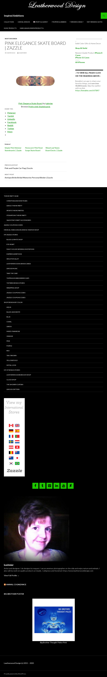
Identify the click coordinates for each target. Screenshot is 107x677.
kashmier (23, 53)
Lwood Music (12, 268)
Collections (9, 22)
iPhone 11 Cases (82, 57)
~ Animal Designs (23, 22)
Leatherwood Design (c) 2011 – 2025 (19, 663)
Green (9, 326)
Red (8, 351)
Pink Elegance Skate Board (30, 103)
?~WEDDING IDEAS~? (76, 22)
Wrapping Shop (13, 288)
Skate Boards (11, 39)
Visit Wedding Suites (94, 22)
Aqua (9, 307)
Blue (8, 317)
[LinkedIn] (57, 486)
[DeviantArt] (71, 486)
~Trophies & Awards (58, 22)
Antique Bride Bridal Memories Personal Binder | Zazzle (29, 176)
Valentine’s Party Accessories (19, 220)
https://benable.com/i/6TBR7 (87, 90)
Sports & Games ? (41, 22)
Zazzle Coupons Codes (13, 225)
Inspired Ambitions (14, 15)
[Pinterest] (49, 486)
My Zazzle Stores (11, 235)
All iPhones (80, 62)
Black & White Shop (15, 239)
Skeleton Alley (13, 259)
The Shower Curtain (15, 384)
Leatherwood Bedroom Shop (19, 375)
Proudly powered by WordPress (15, 674)
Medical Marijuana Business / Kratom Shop (21, 230)
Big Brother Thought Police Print (53, 642)
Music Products (10, 28)
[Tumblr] (42, 486)
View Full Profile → (11, 575)
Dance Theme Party (14, 206)
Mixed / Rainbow (13, 331)
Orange (10, 336)
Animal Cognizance (16, 584)
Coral (9, 322)
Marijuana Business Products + (32, 28)
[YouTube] (64, 486)
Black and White (13, 312)
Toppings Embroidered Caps (18, 278)
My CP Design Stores (12, 370)
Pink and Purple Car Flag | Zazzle (19, 166)
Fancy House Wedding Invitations (20, 249)
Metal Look (11, 365)
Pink (8, 341)
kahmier (49, 103)
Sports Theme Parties (15, 210)
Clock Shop (11, 380)
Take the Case (12, 273)
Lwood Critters (13, 389)
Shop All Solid (81, 48)
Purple (9, 346)
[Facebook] (35, 486)
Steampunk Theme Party (16, 215)
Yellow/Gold (12, 360)
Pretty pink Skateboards (39, 106)
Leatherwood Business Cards (19, 264)
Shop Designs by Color (13, 302)
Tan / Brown (12, 355)
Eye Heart (10, 244)
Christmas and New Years (17, 201)
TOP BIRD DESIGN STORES (16, 283)
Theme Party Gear (11, 196)
